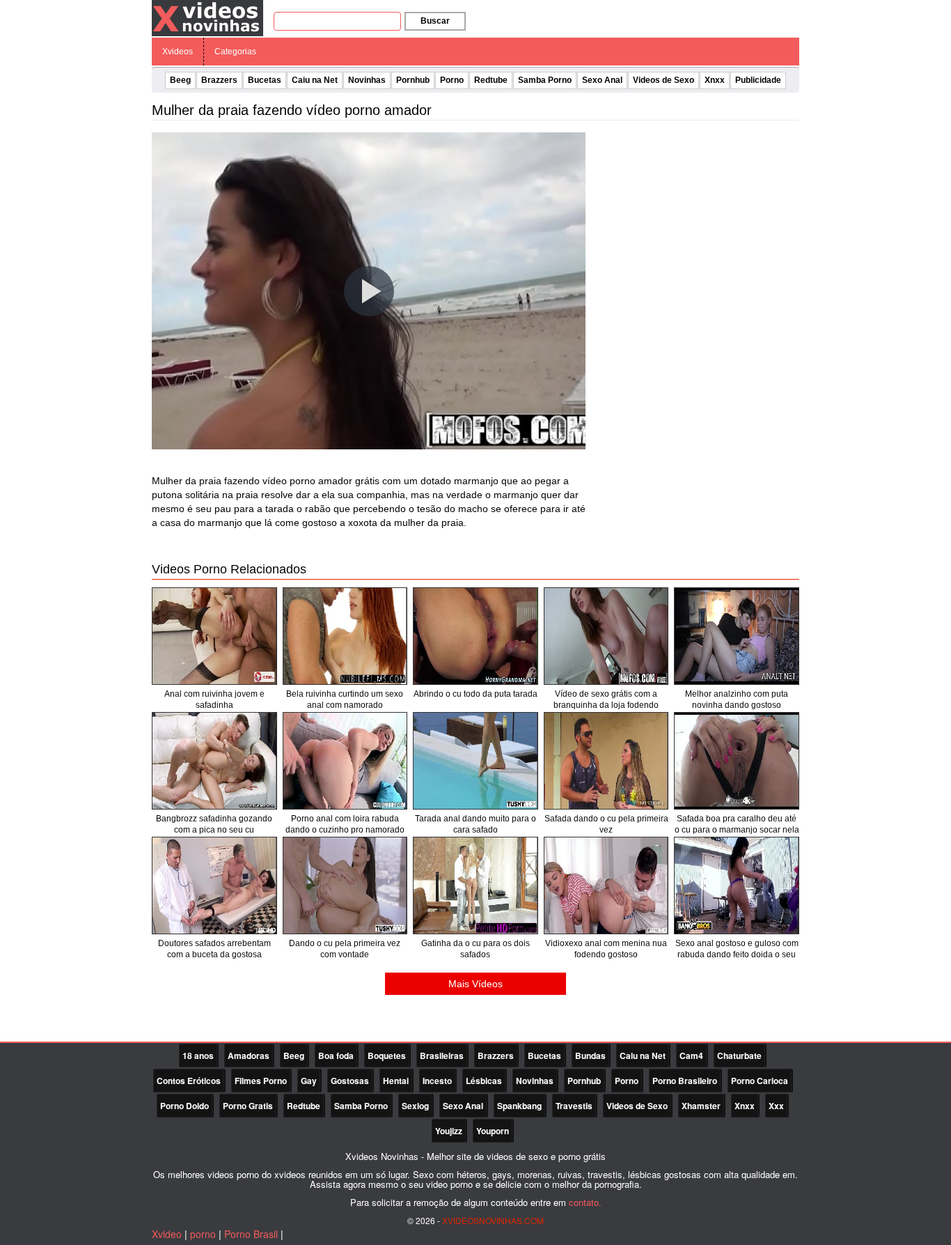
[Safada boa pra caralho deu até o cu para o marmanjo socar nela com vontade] (737, 761)
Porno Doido (184, 1105)
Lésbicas (484, 1080)
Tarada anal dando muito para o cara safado (475, 824)
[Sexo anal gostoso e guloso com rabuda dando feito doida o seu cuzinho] (737, 885)
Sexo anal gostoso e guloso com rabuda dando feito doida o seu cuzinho (737, 954)
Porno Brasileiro (684, 1080)
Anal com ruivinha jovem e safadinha (214, 699)
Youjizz (448, 1130)
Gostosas (350, 1080)
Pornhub (413, 80)
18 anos (198, 1055)
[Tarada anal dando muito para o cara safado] (475, 761)
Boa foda (336, 1055)
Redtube (491, 80)
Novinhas (367, 80)
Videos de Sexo (663, 80)
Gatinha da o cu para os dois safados (475, 948)
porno (203, 1234)
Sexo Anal (602, 80)
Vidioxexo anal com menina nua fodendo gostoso (606, 948)
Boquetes (387, 1055)
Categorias (235, 51)
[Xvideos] (207, 17)
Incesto (437, 1080)
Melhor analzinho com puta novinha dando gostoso (736, 699)
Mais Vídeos (475, 983)
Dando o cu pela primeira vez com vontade (344, 948)
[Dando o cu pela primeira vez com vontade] (345, 885)
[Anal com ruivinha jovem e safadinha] (214, 636)
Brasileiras (442, 1055)
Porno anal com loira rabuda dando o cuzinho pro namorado (344, 824)
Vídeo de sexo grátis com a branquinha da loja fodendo (606, 699)
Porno (452, 80)
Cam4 (691, 1055)
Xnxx (715, 80)
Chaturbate (739, 1055)
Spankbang (519, 1105)
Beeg (180, 80)
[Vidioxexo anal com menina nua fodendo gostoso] (606, 885)
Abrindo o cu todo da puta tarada (475, 694)
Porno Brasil (251, 1234)
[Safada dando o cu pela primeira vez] (606, 761)
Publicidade (758, 80)
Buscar (435, 21)
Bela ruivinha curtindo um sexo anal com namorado (344, 699)
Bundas (590, 1055)
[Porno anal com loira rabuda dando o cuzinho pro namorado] (345, 761)
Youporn (492, 1130)
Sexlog (415, 1105)
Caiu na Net (315, 80)
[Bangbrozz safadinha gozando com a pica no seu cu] (214, 761)
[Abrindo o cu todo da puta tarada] (475, 636)
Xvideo (167, 1234)
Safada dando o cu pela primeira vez (606, 824)
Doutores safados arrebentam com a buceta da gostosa (214, 948)
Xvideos (177, 51)
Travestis (574, 1105)
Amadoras (248, 1055)
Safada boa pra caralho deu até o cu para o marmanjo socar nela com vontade (737, 830)
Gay (309, 1080)
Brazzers (219, 80)
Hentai (396, 1080)
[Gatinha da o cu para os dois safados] (475, 885)
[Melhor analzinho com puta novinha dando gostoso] (737, 636)
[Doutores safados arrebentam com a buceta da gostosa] (214, 885)
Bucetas (264, 80)
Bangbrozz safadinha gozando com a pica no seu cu (214, 824)
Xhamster (701, 1105)
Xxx (776, 1105)
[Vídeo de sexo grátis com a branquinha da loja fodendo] (606, 636)
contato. (585, 1202)
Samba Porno (545, 80)
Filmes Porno (261, 1080)
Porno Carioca (759, 1080)
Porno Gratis (248, 1105)
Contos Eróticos (189, 1080)
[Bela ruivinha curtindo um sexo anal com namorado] (345, 636)
